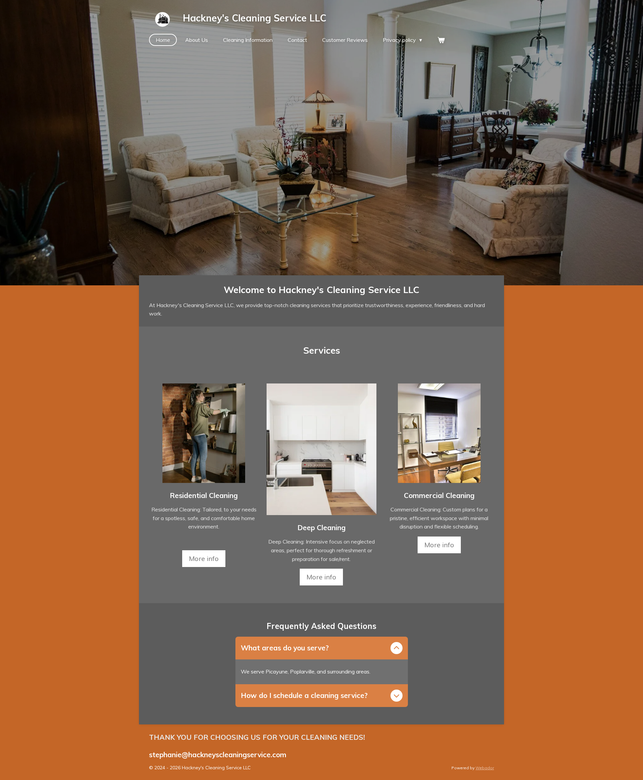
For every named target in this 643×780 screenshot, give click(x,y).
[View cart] (440, 40)
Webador (485, 767)
